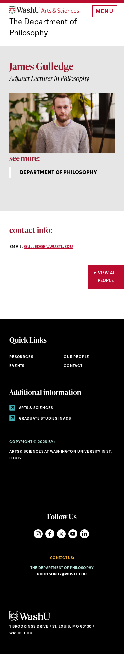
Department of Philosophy (58, 172)
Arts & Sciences (35, 408)
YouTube (72, 533)
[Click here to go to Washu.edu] (29, 620)
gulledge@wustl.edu (48, 247)
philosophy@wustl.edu (62, 574)
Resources (21, 357)
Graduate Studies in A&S (44, 419)
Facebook (49, 533)
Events (16, 366)
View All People (108, 277)
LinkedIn (84, 533)
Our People (76, 357)
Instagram (38, 533)
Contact (73, 366)
